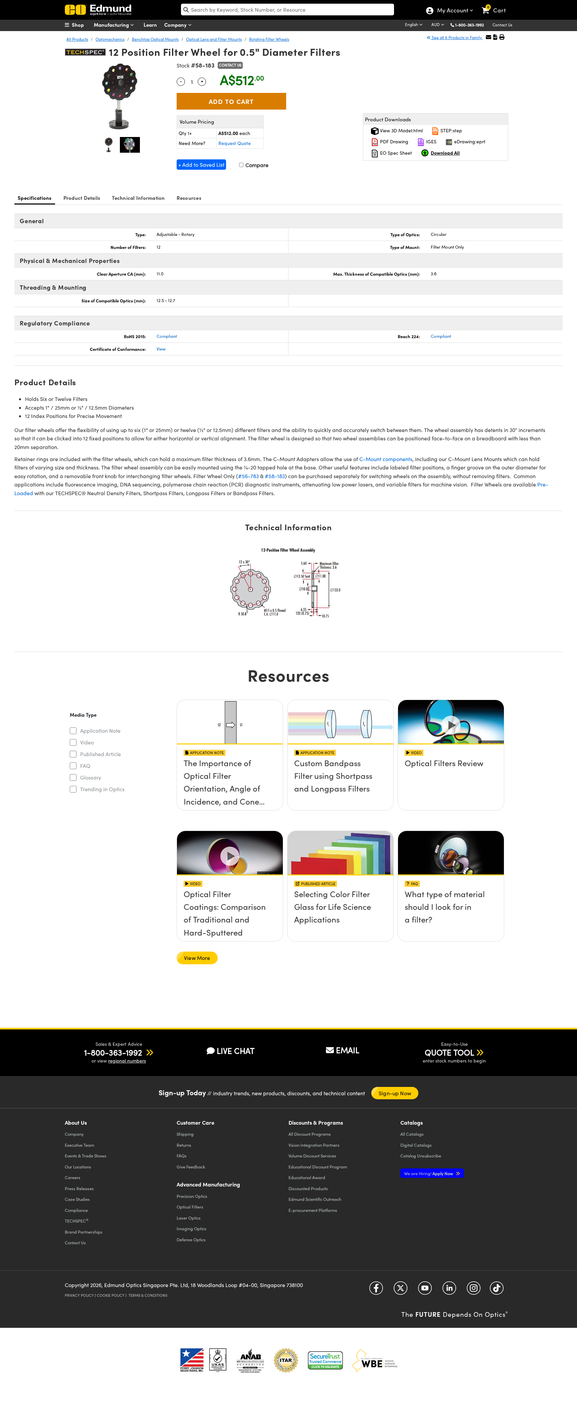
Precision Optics (192, 1196)
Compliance (76, 1210)
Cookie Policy (111, 1295)
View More (197, 957)
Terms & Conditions (148, 1295)
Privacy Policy (79, 1295)
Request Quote (234, 143)
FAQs (182, 1155)
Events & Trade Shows (86, 1155)
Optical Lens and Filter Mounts (214, 39)
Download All (445, 152)
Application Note (100, 730)
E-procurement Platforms (312, 1210)
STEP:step (450, 130)
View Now (230, 782)
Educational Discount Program (317, 1166)
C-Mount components (385, 458)
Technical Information (138, 197)
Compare (256, 164)
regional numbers (127, 1061)
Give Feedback (191, 1166)
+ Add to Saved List (201, 164)
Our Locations (78, 1166)
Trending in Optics (102, 789)
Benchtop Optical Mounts (155, 39)
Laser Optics (189, 1218)
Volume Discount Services (312, 1155)
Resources (189, 197)
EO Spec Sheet (395, 153)
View (161, 349)
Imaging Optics (191, 1228)
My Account (452, 11)
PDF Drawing (393, 141)
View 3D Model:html (401, 130)
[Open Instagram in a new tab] (473, 1290)
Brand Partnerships (84, 1232)
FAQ (85, 765)
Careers (72, 1177)
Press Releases (79, 1188)
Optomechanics (110, 39)
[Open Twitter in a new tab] (400, 1290)
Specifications (35, 197)
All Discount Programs (309, 1134)
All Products (77, 39)
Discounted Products (308, 1188)
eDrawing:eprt (469, 141)
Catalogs (412, 1134)
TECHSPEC (76, 1221)
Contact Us (502, 24)
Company (176, 24)
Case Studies (77, 1199)
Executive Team (79, 1145)
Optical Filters (190, 1207)
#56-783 (248, 475)
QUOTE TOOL (449, 1052)
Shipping (185, 1134)
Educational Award (306, 1177)
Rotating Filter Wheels (269, 39)
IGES (430, 141)
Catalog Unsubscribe (420, 1155)
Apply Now (429, 1173)
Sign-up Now (395, 1093)
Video (87, 742)
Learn (150, 24)
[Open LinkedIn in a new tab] (449, 1290)
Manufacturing (112, 24)
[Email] (489, 36)
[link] (496, 5)
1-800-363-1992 (469, 24)
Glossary (90, 777)
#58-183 (275, 475)
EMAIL (347, 1049)
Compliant (167, 336)
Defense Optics (191, 1239)
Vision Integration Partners (314, 1145)
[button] (472, 24)
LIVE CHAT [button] (235, 1051)
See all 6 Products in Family (457, 37)
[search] (287, 9)
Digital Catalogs (416, 1145)
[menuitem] (81, 25)
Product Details (82, 197)
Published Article (100, 753)
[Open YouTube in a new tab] (424, 1290)
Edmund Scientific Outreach (314, 1199)
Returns (184, 1145)
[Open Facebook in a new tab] (376, 1290)
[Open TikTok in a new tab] (496, 1290)
